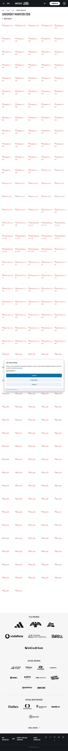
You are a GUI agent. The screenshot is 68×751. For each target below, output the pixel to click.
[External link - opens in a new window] (19, 625)
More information (10, 370)
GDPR (13, 739)
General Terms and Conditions (22, 739)
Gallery (8, 10)
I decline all (34, 384)
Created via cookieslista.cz (11, 389)
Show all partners (33, 728)
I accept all (34, 375)
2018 (13, 10)
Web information (5, 739)
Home (3, 10)
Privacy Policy (19, 368)
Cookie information (37, 739)
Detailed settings (34, 380)
